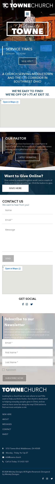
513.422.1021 (23, 461)
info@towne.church (12, 457)
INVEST (5, 434)
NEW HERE (6, 414)
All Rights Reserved (31, 471)
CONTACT (6, 429)
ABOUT (5, 419)
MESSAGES (7, 424)
